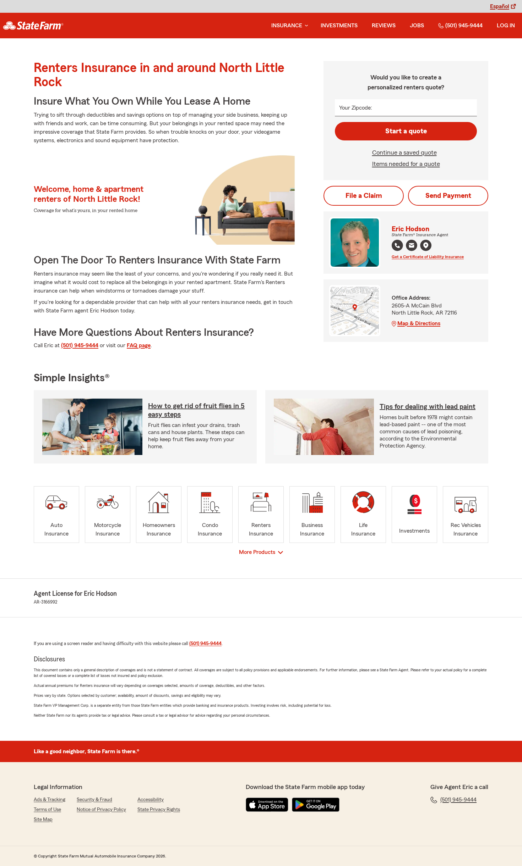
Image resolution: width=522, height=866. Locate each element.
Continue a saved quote (404, 152)
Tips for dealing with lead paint (427, 406)
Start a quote (406, 131)
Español (499, 6)
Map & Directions (418, 323)
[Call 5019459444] (397, 245)
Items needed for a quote (406, 164)
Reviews (384, 25)
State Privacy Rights (158, 809)
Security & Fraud (94, 799)
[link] (33, 25)
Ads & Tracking (49, 799)
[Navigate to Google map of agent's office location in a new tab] (425, 245)
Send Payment (448, 195)
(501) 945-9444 (464, 25)
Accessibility (150, 799)
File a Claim (364, 195)
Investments (339, 25)
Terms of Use (47, 809)
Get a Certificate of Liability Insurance (428, 257)
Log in (506, 25)
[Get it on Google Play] (315, 805)
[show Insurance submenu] (305, 26)
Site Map (43, 819)
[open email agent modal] (411, 246)
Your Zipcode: (355, 108)
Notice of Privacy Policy (101, 809)
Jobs (417, 25)
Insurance (286, 25)
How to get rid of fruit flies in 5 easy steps (196, 410)
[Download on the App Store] (267, 805)
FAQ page (139, 345)
